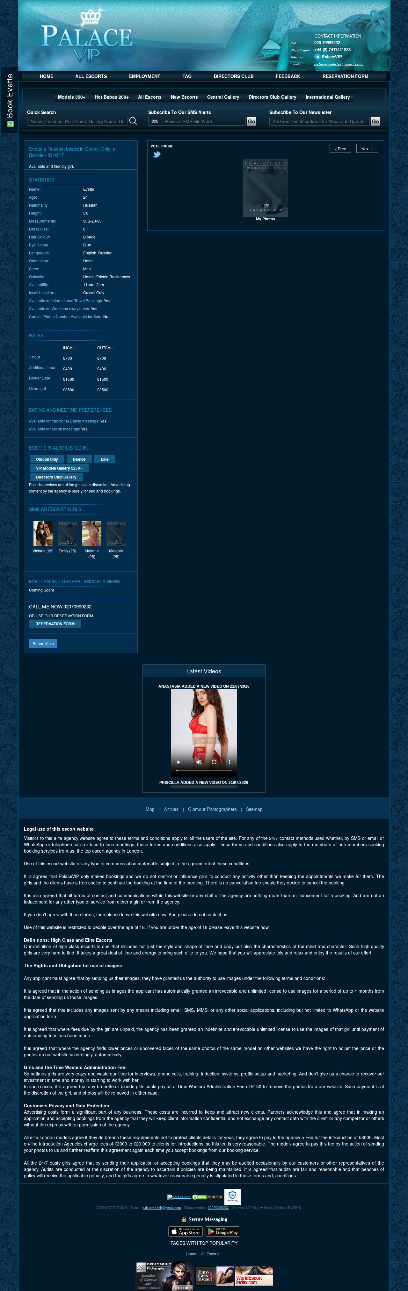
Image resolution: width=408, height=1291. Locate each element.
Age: (33, 197)
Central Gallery (223, 97)
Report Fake (43, 643)
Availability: (39, 284)
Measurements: (42, 220)
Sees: (34, 268)
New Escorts (184, 97)
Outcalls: (36, 276)
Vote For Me (162, 146)
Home (191, 1253)
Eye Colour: (39, 244)
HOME (46, 76)
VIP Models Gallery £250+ (59, 468)
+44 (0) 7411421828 (332, 49)
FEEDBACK (288, 76)
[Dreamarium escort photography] (164, 1275)
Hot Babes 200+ (112, 97)
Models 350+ (71, 97)
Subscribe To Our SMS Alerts (179, 112)
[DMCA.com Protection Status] (207, 1197)
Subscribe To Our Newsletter (300, 112)
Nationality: (38, 205)
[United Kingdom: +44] (155, 121)
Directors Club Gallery (272, 97)
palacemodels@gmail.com (338, 64)
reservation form (55, 624)
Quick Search (41, 112)
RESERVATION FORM (345, 76)
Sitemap (254, 809)
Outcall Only (47, 459)
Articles (172, 809)
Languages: (39, 252)
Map (150, 809)
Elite (105, 459)
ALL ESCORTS (91, 76)
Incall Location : (42, 292)
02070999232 (218, 1207)
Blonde (79, 459)
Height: (35, 213)
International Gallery (328, 97)
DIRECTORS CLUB (234, 76)
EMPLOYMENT (144, 76)
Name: (34, 189)
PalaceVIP (332, 56)
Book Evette (9, 97)
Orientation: (39, 260)
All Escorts (150, 97)
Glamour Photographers (212, 809)
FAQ (187, 76)
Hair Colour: (39, 236)
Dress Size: (39, 228)
